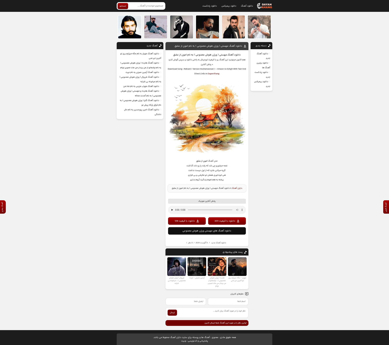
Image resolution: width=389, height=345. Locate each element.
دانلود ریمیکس (228, 6)
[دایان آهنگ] (264, 6)
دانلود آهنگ (247, 6)
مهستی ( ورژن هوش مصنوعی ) (210, 55)
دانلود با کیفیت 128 (185, 221)
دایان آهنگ (237, 188)
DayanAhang (213, 73)
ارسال (172, 312)
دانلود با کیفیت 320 (225, 221)
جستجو (123, 6)
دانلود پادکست (209, 6)
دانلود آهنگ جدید (218, 242)
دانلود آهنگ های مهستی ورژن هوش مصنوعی (206, 231)
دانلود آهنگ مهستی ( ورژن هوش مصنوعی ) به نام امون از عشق (208, 46)
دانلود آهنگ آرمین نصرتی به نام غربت (142, 72)
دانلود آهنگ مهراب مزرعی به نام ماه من (141, 86)
